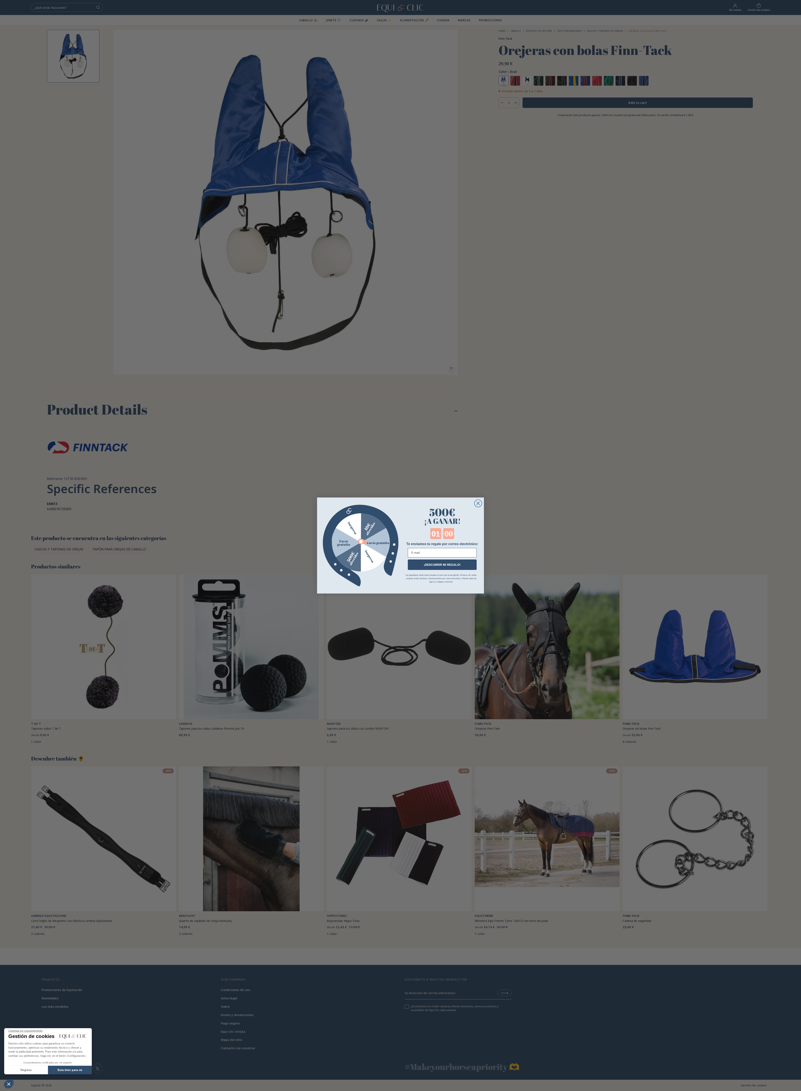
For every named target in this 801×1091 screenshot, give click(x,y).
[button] (9, 1084)
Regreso (26, 1070)
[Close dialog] (478, 503)
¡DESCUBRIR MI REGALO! (442, 564)
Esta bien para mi (70, 1070)
